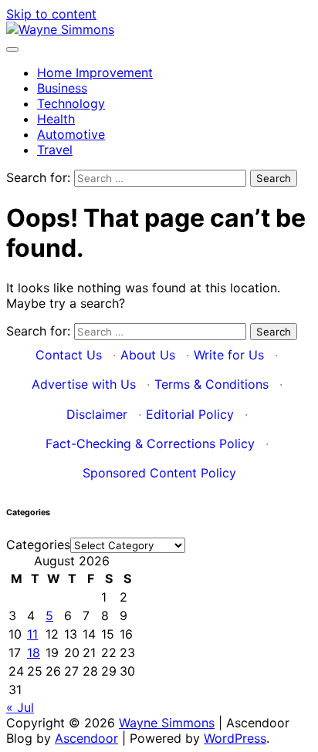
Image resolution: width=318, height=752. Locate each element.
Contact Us (69, 355)
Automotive (71, 134)
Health (56, 118)
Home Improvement (95, 72)
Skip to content (51, 14)
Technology (71, 103)
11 (32, 634)
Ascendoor (86, 738)
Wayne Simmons (167, 722)
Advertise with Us (84, 384)
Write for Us (229, 355)
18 (33, 652)
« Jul (20, 707)
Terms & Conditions (211, 384)
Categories (38, 544)
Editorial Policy (190, 414)
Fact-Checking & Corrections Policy (150, 443)
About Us (147, 355)
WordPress (235, 738)
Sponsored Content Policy (159, 473)
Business (62, 88)
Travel (55, 149)
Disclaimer (96, 414)
